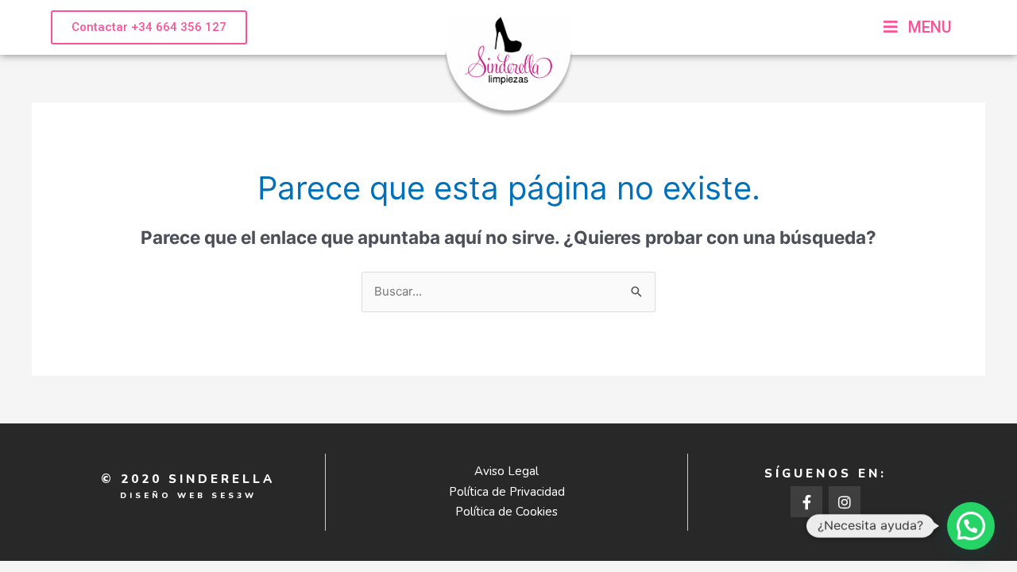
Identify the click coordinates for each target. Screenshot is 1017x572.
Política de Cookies (506, 512)
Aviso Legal (506, 471)
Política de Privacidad (507, 492)
